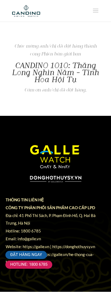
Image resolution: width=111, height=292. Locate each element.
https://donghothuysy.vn (73, 246)
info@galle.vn (29, 238)
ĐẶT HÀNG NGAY (26, 254)
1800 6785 (31, 230)
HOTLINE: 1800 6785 (28, 264)
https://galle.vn (36, 246)
